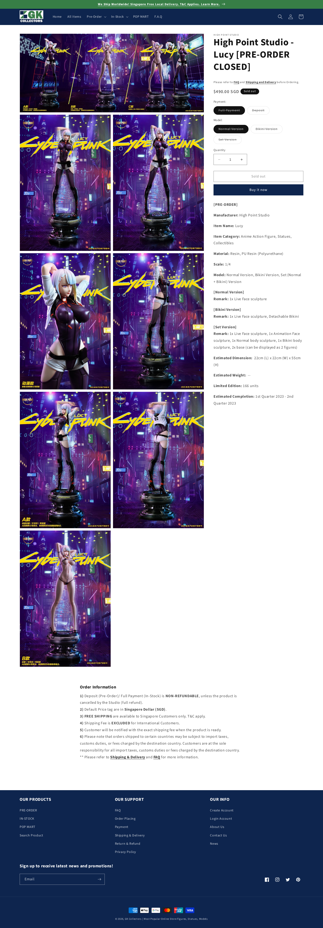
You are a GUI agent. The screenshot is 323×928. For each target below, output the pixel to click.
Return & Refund (127, 843)
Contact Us (218, 835)
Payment (121, 827)
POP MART (27, 827)
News (214, 843)
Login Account (221, 818)
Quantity (219, 150)
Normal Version (233, 130)
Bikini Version (269, 130)
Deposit (261, 111)
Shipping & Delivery (130, 835)
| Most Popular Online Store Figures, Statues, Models (175, 919)
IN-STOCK (27, 818)
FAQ (236, 82)
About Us (217, 827)
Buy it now (258, 190)
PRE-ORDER (28, 810)
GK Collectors (133, 919)
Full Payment (231, 111)
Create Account (221, 810)
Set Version (230, 140)
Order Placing (125, 818)
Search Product (31, 835)
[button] (96, 17)
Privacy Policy (125, 852)
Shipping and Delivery (261, 82)
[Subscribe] (99, 879)
